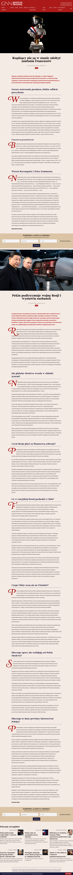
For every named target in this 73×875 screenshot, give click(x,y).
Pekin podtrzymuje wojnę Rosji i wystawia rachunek (8, 835)
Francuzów (18, 125)
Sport (50, 7)
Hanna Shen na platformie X (38, 358)
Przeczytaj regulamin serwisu (37, 873)
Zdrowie (26, 7)
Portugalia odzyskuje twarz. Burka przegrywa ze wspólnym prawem (33, 854)
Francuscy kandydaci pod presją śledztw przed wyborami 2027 (7, 854)
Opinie (55, 7)
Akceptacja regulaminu (65, 240)
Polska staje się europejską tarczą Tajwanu (31, 835)
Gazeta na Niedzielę (32, 869)
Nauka (21, 7)
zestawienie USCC (18, 358)
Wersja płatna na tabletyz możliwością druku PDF (66, 4)
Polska (12, 7)
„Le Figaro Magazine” (25, 100)
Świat (16, 7)
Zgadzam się (68, 873)
